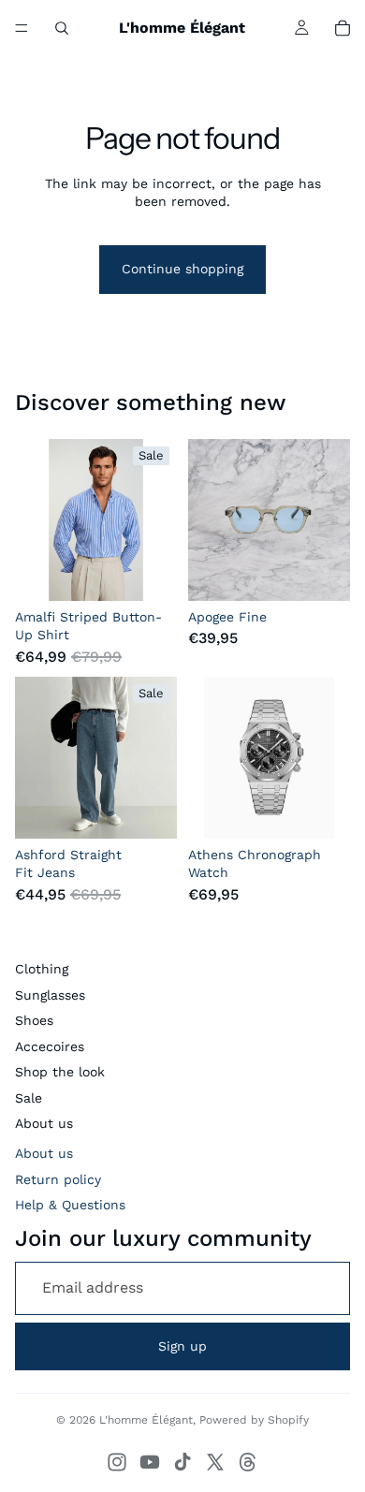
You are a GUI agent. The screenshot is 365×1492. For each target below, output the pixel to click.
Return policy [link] (58, 1179)
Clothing (41, 968)
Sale (28, 1097)
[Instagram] (117, 1462)
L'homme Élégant (146, 1419)
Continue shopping (182, 268)
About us (44, 1123)
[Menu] (21, 28)
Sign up (182, 1345)
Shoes (34, 1020)
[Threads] (248, 1462)
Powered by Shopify (254, 1419)
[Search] (61, 28)
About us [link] (44, 1153)
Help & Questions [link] (70, 1204)
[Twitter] (215, 1462)
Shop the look (60, 1071)
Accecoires (49, 1046)
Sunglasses (50, 994)
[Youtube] (150, 1462)
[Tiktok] (182, 1462)
